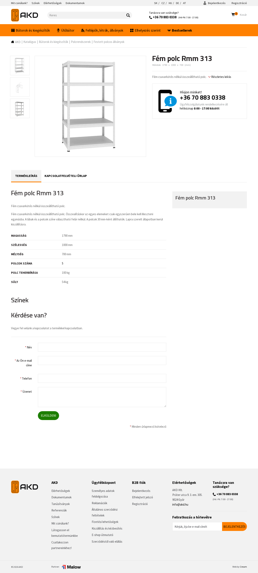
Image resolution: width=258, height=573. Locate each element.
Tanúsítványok (60, 504)
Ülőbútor (67, 30)
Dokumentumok (61, 497)
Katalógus (29, 42)
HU (170, 3)
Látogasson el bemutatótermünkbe (64, 533)
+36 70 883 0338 (164, 17)
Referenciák (59, 510)
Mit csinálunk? (60, 523)
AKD (18, 42)
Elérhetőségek (60, 491)
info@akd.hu (180, 504)
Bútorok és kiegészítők (33, 30)
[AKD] (29, 15)
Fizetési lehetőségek (105, 522)
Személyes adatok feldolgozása (103, 494)
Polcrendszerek (81, 42)
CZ (163, 3)
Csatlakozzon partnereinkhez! (61, 545)
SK (155, 3)
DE (177, 3)
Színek (55, 517)
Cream (243, 566)
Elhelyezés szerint (148, 30)
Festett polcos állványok (109, 42)
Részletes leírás (221, 77)
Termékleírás (26, 176)
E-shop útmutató (102, 535)
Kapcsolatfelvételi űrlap (66, 176)
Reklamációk (99, 503)
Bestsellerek (182, 30)
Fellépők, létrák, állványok (104, 30)
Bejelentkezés (216, 3)
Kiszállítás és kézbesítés (107, 528)
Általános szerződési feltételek (105, 512)
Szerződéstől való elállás (107, 541)
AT (184, 3)
